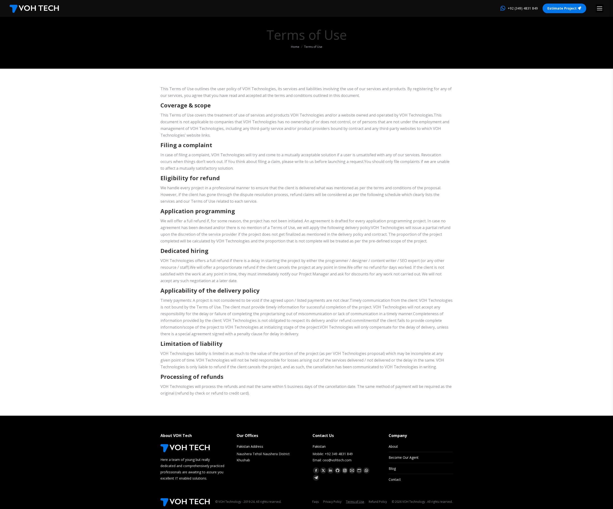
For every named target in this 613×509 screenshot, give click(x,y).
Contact (395, 479)
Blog (392, 468)
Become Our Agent (404, 457)
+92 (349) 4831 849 (523, 8)
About (393, 446)
